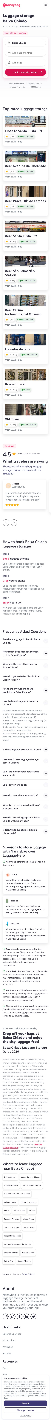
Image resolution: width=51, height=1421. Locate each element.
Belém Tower (19, 1210)
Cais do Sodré (10, 1202)
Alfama (32, 1210)
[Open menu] (45, 5)
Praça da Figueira (11, 1219)
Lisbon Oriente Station (30, 1177)
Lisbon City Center (28, 1202)
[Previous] (6, 522)
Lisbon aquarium (11, 1185)
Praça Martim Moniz (12, 1236)
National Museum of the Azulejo (17, 1244)
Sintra (6, 1210)
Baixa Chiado (29, 1227)
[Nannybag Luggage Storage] (14, 5)
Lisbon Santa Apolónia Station (17, 1194)
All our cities (9, 1340)
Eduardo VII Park (11, 1252)
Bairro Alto (8, 1261)
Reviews (7, 1353)
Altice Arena (28, 1219)
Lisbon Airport (10, 1177)
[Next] (14, 522)
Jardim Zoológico (11, 1227)
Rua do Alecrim (24, 1261)
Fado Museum (28, 1252)
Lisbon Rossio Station (32, 1185)
